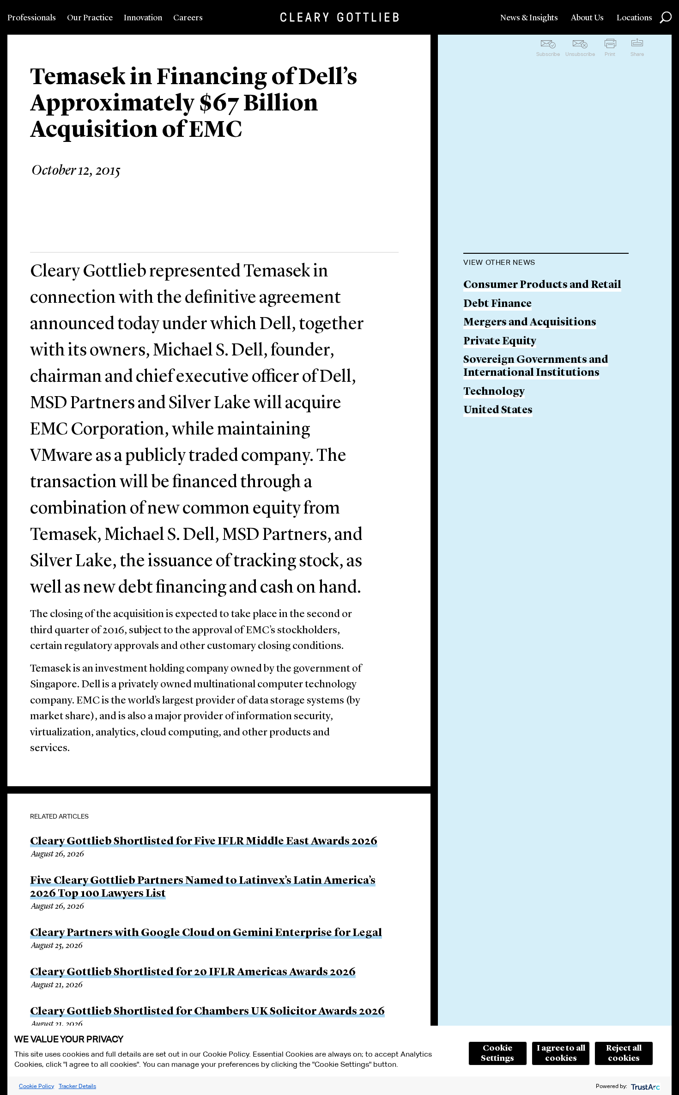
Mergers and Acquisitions (529, 323)
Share (637, 54)
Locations (634, 18)
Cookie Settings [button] (497, 1053)
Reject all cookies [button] (624, 1053)
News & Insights (529, 18)
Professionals (31, 18)
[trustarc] (644, 1086)
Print (610, 54)
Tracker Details (77, 1086)
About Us (587, 18)
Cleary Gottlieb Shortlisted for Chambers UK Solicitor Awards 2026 (207, 1011)
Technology (494, 392)
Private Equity (499, 341)
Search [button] (666, 18)
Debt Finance (497, 304)
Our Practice (90, 18)
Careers (188, 18)
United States (498, 410)
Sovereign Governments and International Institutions (535, 367)
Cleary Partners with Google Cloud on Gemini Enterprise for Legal (206, 933)
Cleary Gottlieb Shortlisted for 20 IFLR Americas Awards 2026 (193, 972)
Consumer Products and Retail (542, 285)
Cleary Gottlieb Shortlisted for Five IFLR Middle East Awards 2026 (203, 841)
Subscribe (548, 54)
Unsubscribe (580, 54)
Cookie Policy (36, 1086)
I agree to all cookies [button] (561, 1053)
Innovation (143, 18)
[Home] (339, 17)
